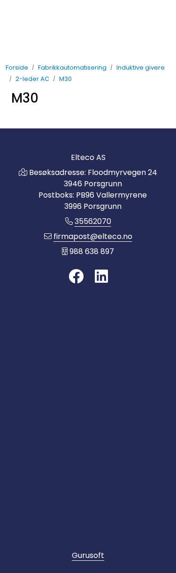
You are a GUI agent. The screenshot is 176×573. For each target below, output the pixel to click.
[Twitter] (76, 277)
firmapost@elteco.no (93, 236)
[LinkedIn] (101, 277)
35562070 (93, 221)
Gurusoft (88, 555)
